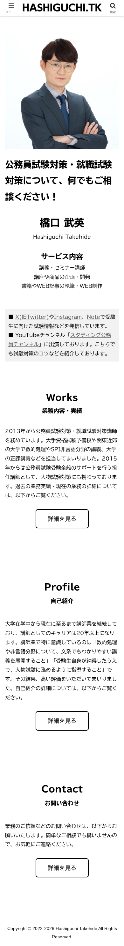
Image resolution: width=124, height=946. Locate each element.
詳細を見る (62, 519)
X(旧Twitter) (32, 316)
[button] (111, 820)
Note (93, 316)
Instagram (68, 316)
